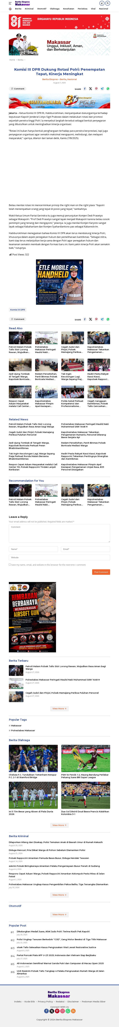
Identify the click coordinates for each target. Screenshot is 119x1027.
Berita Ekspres (50, 79)
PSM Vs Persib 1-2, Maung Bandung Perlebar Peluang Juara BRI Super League (85, 776)
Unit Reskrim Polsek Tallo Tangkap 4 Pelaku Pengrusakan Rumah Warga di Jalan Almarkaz (60, 972)
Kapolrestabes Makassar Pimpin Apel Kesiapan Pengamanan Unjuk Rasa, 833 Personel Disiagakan (45, 404)
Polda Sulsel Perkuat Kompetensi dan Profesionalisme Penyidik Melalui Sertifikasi (72, 404)
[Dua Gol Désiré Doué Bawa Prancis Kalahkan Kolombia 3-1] (85, 795)
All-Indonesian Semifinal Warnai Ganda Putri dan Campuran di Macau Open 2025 (60, 963)
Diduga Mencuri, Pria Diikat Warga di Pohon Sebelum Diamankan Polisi (47, 850)
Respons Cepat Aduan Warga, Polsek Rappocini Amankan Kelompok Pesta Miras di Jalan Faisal (57, 875)
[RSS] (73, 1011)
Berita (63, 79)
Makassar (16, 725)
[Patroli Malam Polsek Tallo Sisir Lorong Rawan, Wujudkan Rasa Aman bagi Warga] (20, 338)
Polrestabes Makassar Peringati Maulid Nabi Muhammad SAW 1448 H (45, 350)
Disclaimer (73, 1001)
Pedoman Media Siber (94, 1001)
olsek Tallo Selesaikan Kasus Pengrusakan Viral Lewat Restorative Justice (56, 947)
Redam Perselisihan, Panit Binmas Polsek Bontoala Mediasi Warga (46, 377)
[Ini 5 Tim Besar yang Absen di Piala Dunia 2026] (33, 795)
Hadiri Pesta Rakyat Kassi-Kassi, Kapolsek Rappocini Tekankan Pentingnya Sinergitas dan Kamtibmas (98, 377)
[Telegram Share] (102, 89)
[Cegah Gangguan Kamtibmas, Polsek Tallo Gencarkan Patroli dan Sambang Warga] (99, 392)
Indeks (17, 1001)
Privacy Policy (45, 1001)
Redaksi (60, 1001)
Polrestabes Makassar (23, 730)
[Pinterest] (57, 1011)
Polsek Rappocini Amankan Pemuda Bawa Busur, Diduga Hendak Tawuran (49, 858)
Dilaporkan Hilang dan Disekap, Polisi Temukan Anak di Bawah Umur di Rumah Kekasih (56, 842)
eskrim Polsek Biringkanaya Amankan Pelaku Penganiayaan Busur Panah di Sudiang (54, 866)
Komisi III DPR (17, 309)
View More (58, 708)
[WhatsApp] (68, 1011)
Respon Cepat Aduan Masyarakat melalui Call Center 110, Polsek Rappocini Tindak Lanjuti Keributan (19, 404)
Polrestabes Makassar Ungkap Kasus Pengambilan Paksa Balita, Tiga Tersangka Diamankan (58, 884)
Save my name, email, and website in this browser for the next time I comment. (48, 564)
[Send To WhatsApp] (108, 89)
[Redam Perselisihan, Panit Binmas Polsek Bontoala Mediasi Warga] (46, 365)
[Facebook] (46, 1011)
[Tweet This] (90, 89)
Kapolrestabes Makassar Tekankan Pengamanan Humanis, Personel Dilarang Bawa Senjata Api (98, 350)
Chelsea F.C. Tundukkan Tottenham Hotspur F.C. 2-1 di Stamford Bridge (32, 776)
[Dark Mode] (101, 3)
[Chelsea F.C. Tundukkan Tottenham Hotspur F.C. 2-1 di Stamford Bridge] (33, 758)
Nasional (72, 79)
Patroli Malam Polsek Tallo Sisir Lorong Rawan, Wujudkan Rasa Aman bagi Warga (20, 350)
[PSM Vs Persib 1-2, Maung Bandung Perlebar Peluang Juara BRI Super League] (85, 758)
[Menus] (11, 3)
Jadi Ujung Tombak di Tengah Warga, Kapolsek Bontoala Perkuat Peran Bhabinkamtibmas (19, 377)
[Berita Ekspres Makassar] (22, 3)
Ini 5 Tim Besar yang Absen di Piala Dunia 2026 (31, 812)
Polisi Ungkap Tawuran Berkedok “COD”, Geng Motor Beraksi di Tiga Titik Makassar (62, 939)
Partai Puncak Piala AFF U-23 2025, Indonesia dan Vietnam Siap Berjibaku (56, 955)
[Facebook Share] (85, 89)
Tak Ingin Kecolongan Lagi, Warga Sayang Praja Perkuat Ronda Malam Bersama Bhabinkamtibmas (72, 377)
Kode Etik (30, 1001)
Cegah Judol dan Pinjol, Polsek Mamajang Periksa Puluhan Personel (71, 350)
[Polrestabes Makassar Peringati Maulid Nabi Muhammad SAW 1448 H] (46, 338)
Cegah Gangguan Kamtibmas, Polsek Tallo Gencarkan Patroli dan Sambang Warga (98, 404)
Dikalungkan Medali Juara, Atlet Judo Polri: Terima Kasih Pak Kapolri (53, 931)
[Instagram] (62, 1011)
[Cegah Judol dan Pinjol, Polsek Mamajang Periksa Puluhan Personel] (72, 338)
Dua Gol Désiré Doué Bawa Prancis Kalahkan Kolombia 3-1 (85, 812)
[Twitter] (51, 1011)
